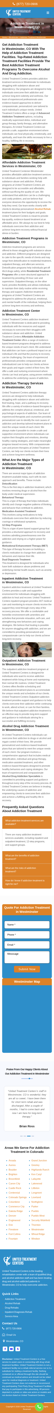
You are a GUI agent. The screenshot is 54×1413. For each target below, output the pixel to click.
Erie (11, 1225)
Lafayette (36, 1179)
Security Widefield (40, 1220)
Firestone (13, 1229)
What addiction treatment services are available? (24, 822)
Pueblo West (37, 1216)
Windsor (35, 1239)
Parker (34, 1206)
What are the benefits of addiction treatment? (22, 857)
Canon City (14, 1183)
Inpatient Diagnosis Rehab (18, 1312)
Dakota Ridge (16, 1211)
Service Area (11, 1316)
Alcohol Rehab (12, 1303)
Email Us (11, 1335)
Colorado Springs (18, 1197)
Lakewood (36, 1183)
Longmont (36, 1193)
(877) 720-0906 (27, 4)
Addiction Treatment (15, 1299)
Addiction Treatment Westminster (33, 37)
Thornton (36, 1225)
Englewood (14, 1220)
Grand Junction (39, 1160)
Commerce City (16, 1206)
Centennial (14, 1193)
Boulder (13, 1170)
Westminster (13, 37)
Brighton (13, 1174)
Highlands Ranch (40, 1170)
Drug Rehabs (12, 1307)
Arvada (12, 1160)
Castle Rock (15, 1188)
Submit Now (27, 969)
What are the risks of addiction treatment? (20, 870)
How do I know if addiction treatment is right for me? (24, 882)
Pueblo (35, 1211)
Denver (12, 1216)
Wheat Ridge (38, 1234)
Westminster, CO (14, 1341)
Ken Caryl (36, 1174)
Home (4, 37)
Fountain (13, 1239)
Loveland (36, 1197)
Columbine (14, 1202)
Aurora (12, 1165)
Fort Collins (14, 1234)
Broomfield (14, 1179)
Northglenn (37, 1202)
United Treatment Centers (30, 1407)
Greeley (35, 1165)
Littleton (35, 1188)
